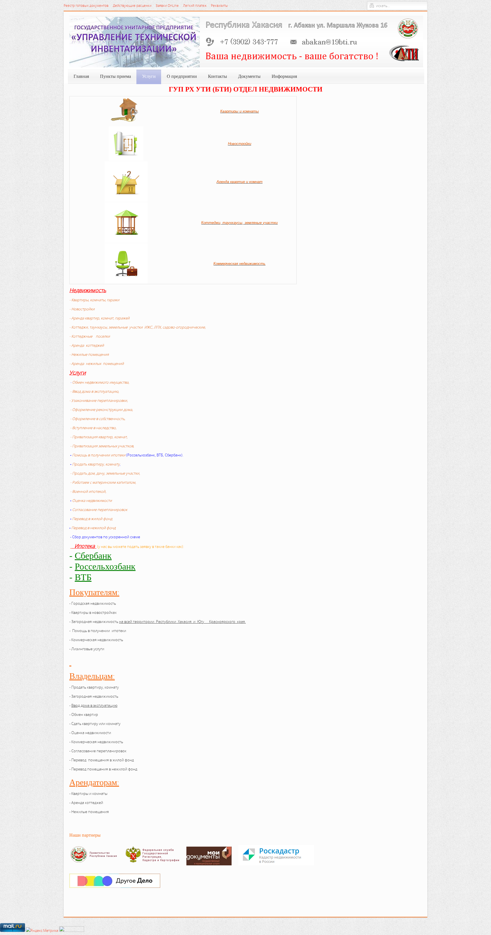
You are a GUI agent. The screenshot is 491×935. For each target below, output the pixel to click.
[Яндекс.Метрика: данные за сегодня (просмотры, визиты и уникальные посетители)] (42, 930)
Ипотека (84, 545)
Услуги (77, 372)
